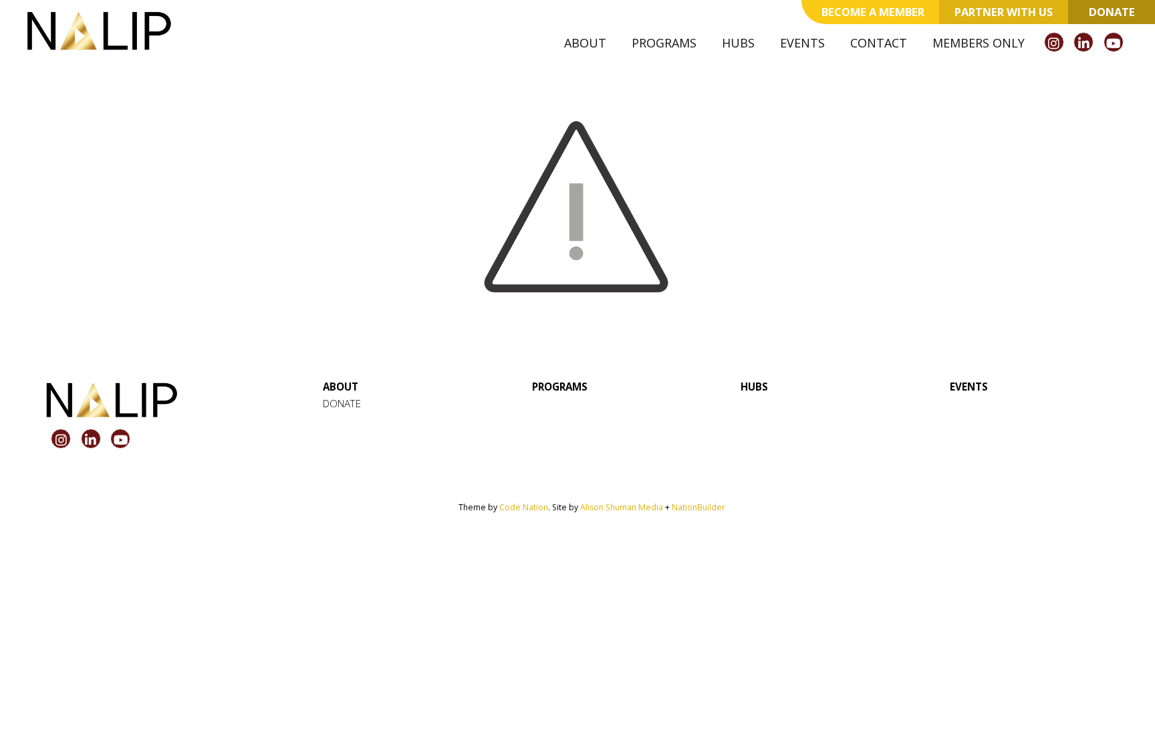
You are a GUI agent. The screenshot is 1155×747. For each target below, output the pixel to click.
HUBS (754, 386)
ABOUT (340, 386)
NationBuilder (698, 507)
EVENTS (969, 386)
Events (802, 43)
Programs (664, 43)
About (585, 43)
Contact (878, 43)
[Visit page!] (1055, 43)
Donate (1112, 11)
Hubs (738, 43)
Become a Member (872, 11)
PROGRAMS (560, 386)
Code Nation (523, 507)
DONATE (342, 403)
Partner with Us (1003, 11)
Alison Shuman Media (621, 507)
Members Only (978, 43)
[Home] (98, 31)
